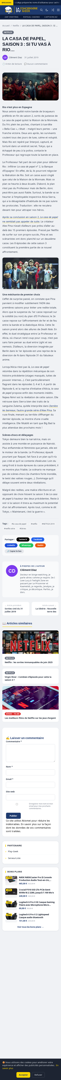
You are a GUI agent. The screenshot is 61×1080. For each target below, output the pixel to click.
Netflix (16, 25)
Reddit (40, 545)
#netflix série (9, 528)
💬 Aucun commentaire (36, 64)
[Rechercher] (41, 10)
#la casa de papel (19, 524)
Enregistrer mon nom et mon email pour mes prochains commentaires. (41, 806)
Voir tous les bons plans (30, 927)
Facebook (38, 539)
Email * (9, 779)
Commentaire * (14, 741)
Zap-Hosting (12, 17)
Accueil (6, 25)
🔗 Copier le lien (14, 551)
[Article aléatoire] (53, 10)
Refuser (38, 1075)
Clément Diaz (28, 570)
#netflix (34, 524)
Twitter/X (23, 539)
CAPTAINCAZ (50, 17)
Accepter (23, 1075)
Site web (10, 791)
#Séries (23, 528)
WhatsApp (26, 545)
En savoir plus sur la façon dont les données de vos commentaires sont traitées (28, 828)
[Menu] (58, 10)
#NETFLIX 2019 (48, 524)
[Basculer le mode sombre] (47, 10)
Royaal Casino (31, 17)
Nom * (9, 766)
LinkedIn (11, 545)
